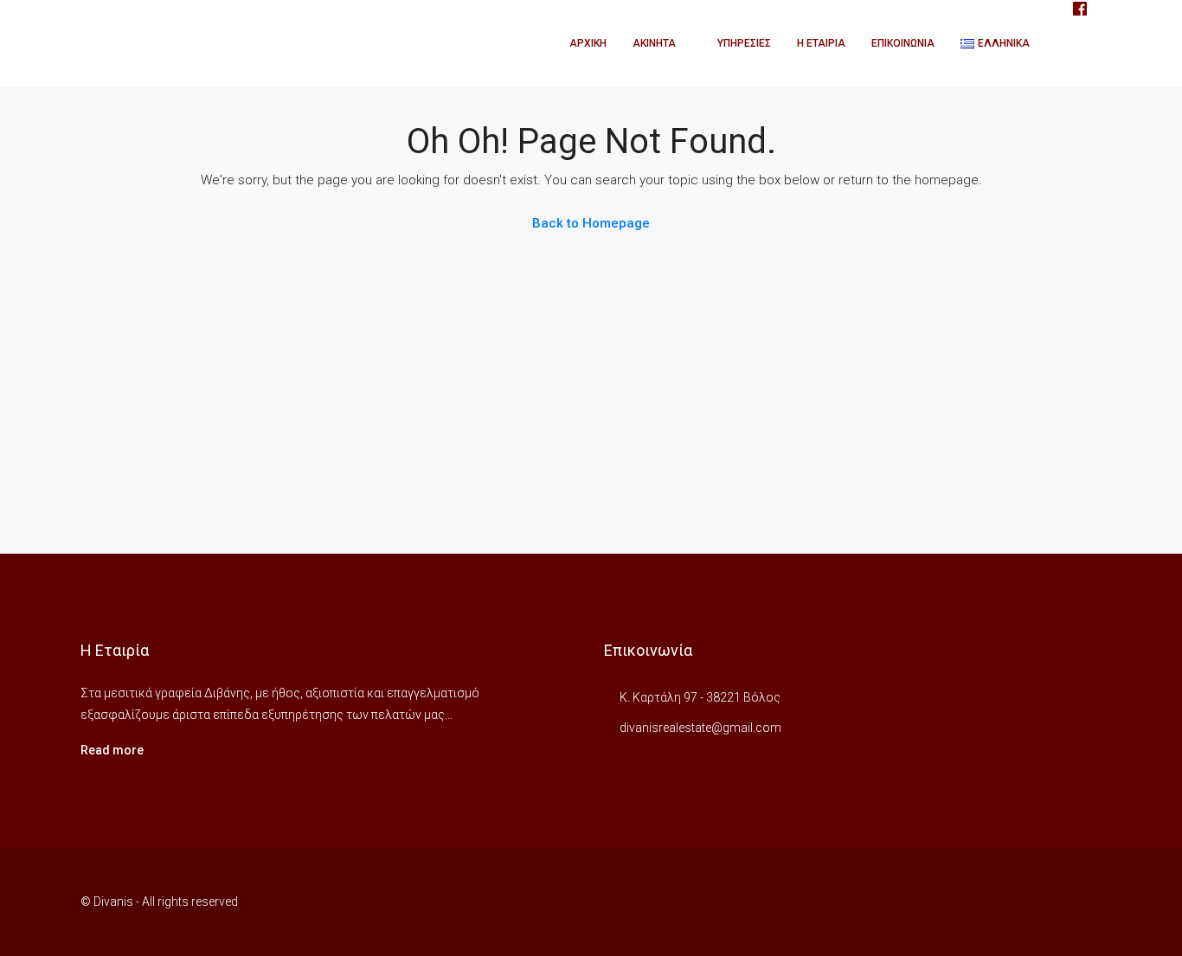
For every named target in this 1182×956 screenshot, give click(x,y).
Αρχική (588, 43)
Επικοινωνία (903, 43)
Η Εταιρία (821, 43)
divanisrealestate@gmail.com (700, 728)
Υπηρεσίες (744, 43)
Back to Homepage (591, 223)
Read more (112, 750)
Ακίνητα (654, 43)
